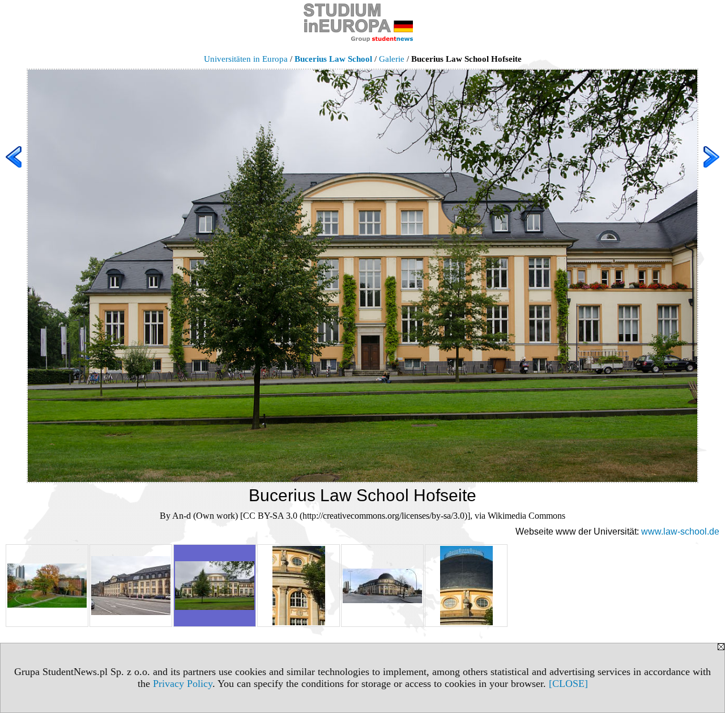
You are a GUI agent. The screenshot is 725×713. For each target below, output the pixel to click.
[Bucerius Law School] (131, 585)
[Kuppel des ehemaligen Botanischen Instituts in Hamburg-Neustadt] (466, 585)
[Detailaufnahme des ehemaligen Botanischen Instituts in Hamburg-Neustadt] (298, 585)
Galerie (391, 58)
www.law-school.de (680, 531)
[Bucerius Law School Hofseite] (214, 585)
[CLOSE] (568, 683)
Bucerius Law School (333, 58)
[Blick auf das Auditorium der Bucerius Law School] (47, 585)
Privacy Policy (182, 683)
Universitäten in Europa (246, 58)
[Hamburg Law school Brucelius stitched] (382, 585)
